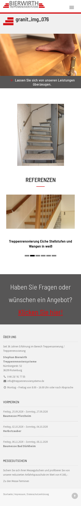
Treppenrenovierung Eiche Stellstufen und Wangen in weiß (40, 243)
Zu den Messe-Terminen (16, 481)
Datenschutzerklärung (38, 494)
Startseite (8, 494)
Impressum (19, 494)
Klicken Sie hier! (40, 312)
